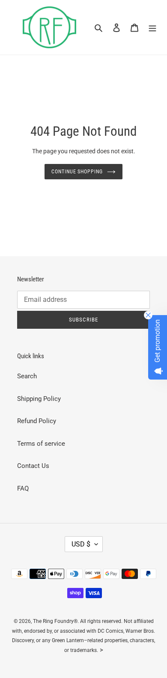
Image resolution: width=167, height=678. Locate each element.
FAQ (23, 488)
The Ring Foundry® (55, 621)
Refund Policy (36, 421)
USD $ (81, 544)
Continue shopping (77, 172)
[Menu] (152, 27)
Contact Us (33, 466)
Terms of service (41, 443)
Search (27, 376)
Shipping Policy (39, 399)
